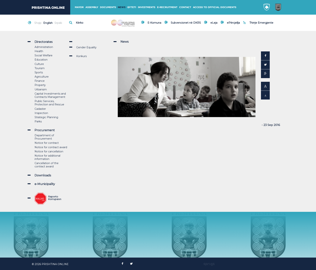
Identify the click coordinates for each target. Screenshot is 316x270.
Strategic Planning (46, 117)
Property (40, 85)
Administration (44, 47)
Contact (185, 7)
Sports (39, 72)
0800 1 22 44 (258, 24)
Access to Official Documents (214, 7)
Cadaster (40, 108)
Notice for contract (47, 143)
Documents (108, 7)
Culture (39, 64)
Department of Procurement (44, 137)
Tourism (40, 68)
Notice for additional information (47, 157)
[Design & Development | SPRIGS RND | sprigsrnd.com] (209, 264)
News (121, 7)
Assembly (91, 7)
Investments (146, 7)
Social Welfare (43, 55)
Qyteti (131, 7)
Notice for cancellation (49, 151)
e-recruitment (167, 7)
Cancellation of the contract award (47, 165)
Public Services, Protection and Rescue (49, 103)
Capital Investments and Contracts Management (50, 95)
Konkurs (81, 56)
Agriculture (42, 76)
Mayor (79, 7)
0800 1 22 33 (258, 20)
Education (41, 59)
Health (39, 51)
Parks (38, 121)
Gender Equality (86, 47)
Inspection (41, 113)
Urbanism (41, 89)
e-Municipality (45, 184)
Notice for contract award (51, 147)
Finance (40, 80)
